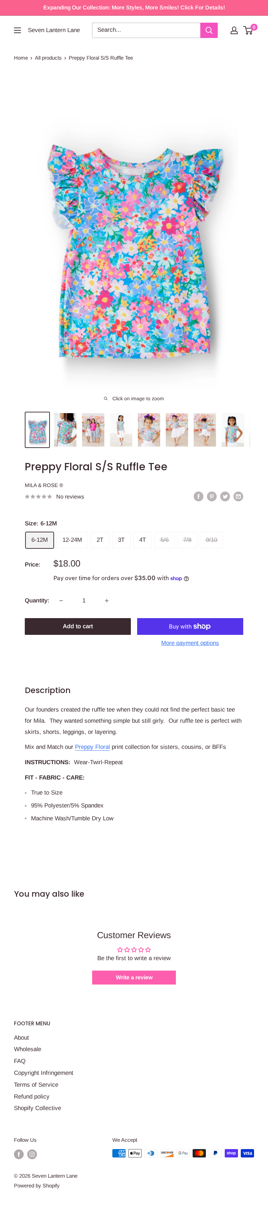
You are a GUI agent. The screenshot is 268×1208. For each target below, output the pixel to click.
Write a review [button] (134, 977)
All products (48, 58)
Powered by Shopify (37, 1185)
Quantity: (37, 600)
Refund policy (32, 1096)
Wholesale (27, 1049)
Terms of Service (36, 1084)
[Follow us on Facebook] (19, 1154)
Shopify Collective (37, 1108)
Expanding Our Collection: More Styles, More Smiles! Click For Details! (134, 7)
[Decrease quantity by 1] (61, 600)
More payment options (190, 643)
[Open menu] (17, 30)
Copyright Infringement (43, 1073)
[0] (248, 30)
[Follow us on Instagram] (32, 1154)
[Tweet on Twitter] (225, 496)
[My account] (234, 30)
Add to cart (78, 626)
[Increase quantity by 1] (106, 600)
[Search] (209, 30)
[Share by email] (238, 496)
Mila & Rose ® (44, 485)
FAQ (19, 1061)
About (21, 1037)
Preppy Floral (92, 747)
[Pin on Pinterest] (212, 496)
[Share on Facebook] (198, 496)
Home (21, 58)
